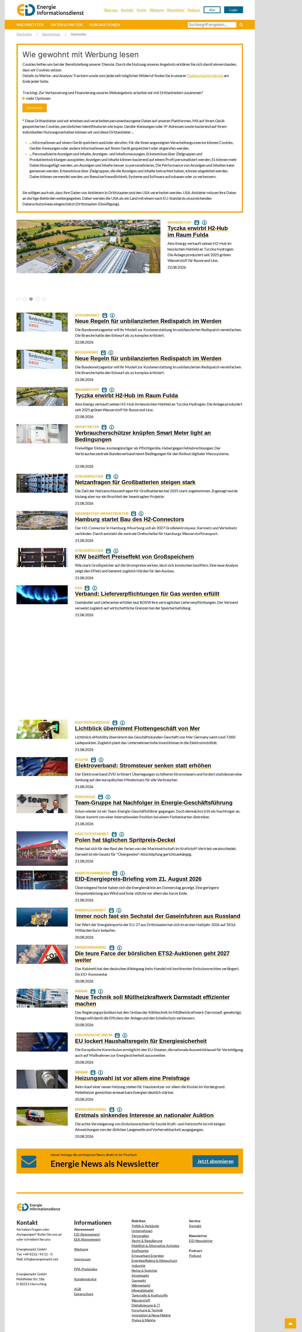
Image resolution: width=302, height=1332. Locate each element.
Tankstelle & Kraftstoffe (150, 1295)
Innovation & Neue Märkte (151, 1315)
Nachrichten (30, 24)
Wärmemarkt (141, 1285)
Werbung (157, 10)
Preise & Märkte (143, 1320)
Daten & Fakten (66, 24)
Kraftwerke (140, 1251)
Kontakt (127, 10)
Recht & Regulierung (147, 1241)
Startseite (24, 34)
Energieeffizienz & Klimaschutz (154, 1261)
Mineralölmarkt (143, 1290)
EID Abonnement (87, 1234)
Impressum (82, 1259)
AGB (77, 1289)
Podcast (194, 10)
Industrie (138, 1265)
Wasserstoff (141, 1300)
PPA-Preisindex (85, 1269)
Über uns (110, 10)
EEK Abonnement (87, 1239)
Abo (212, 10)
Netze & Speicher (144, 1270)
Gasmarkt (139, 1280)
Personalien (140, 1236)
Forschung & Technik (147, 1310)
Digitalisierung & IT (146, 1305)
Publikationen (104, 24)
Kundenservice (85, 1279)
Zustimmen (34, 108)
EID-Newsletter (201, 1241)
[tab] (18, 299)
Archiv (141, 10)
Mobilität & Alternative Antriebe (155, 1246)
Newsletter (175, 10)
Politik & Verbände (145, 1226)
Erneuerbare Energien (148, 1256)
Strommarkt (140, 1275)
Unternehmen (142, 1231)
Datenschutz (83, 1294)
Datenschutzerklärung (205, 75)
